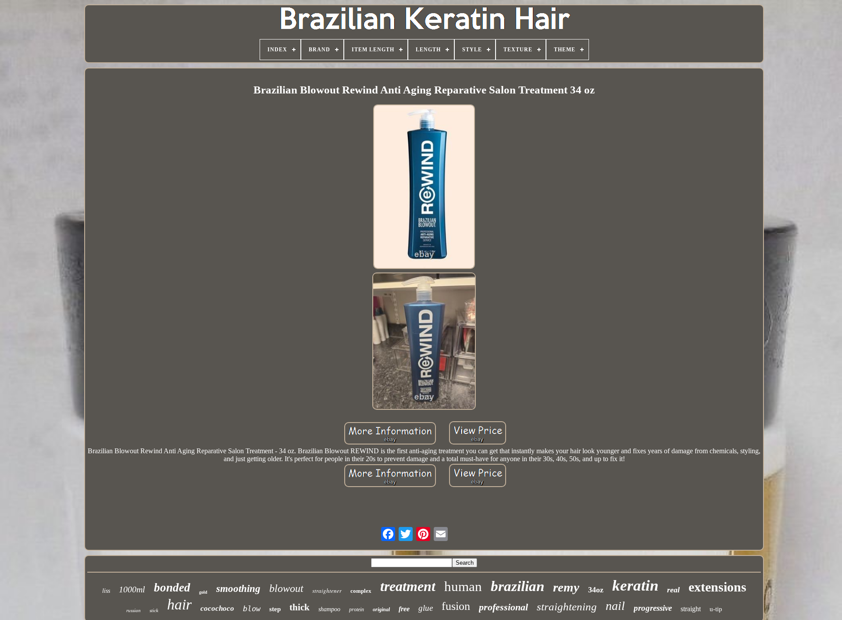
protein (356, 609)
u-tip (716, 609)
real (673, 589)
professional (503, 607)
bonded (172, 587)
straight (691, 609)
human (463, 586)
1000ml (132, 589)
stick (154, 610)
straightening (567, 607)
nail (615, 606)
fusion (456, 606)
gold (203, 592)
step (275, 609)
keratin (635, 585)
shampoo (329, 609)
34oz (595, 589)
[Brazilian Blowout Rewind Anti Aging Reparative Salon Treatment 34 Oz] (424, 188)
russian (133, 610)
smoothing (238, 588)
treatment (407, 586)
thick (299, 607)
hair (179, 604)
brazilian (517, 586)
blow (251, 608)
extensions (717, 587)
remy (566, 587)
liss (106, 591)
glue (425, 608)
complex (360, 591)
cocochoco (217, 608)
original (381, 609)
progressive (653, 608)
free (404, 609)
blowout (286, 588)
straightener (327, 591)
